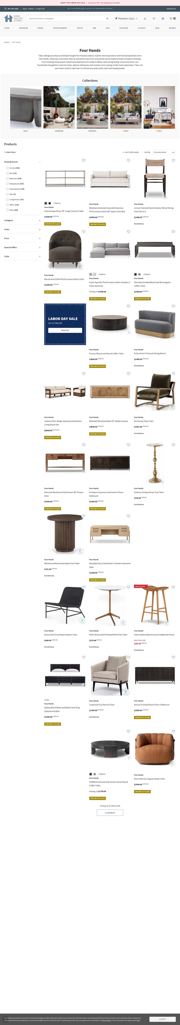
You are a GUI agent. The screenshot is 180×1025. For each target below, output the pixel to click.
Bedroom (24, 28)
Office (80, 28)
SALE (157, 28)
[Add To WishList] (83, 160)
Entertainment (60, 28)
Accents (141, 28)
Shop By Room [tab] (11, 161)
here (138, 1020)
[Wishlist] (154, 18)
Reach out (52, 761)
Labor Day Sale (140, 640)
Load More (110, 812)
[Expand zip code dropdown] (136, 18)
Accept (162, 1019)
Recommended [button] (160, 152)
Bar (94, 28)
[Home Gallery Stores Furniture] (13, 18)
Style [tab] (6, 256)
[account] (145, 18)
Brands (172, 28)
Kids (108, 28)
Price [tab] (6, 238)
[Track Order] (163, 18)
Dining (40, 28)
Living (7, 28)
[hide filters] (10, 152)
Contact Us (171, 8)
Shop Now (65, 330)
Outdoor (124, 28)
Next (169, 110)
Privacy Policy (106, 1020)
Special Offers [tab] (10, 247)
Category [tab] (8, 220)
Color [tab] (6, 229)
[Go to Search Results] (107, 18)
